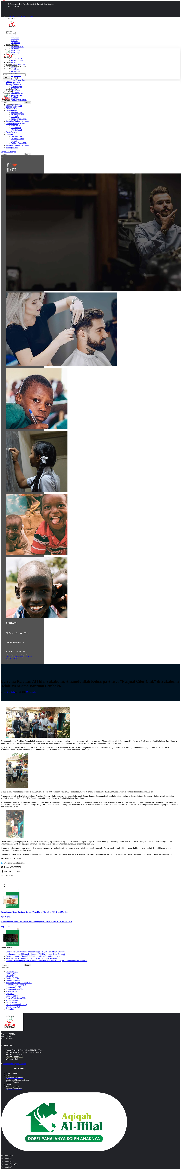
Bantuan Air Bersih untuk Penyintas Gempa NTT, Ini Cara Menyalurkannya (35, 952)
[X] (4, 16)
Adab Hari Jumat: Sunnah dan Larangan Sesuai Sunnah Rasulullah (32, 958)
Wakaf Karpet (12, 1000)
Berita (11, 974)
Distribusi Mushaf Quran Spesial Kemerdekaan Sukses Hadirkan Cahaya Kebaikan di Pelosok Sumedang (47, 961)
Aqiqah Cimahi (7, 1167)
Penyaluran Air (13, 987)
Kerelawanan (13, 980)
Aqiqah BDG (6, 1158)
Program (11, 991)
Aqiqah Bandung (7, 1161)
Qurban (10, 994)
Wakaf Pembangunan (16, 1005)
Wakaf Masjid (13, 1002)
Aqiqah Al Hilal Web (9, 1164)
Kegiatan (12, 978)
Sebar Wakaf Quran (15, 998)
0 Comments (31, 692)
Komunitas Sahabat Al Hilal (19, 983)
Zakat (10, 1009)
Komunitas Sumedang (16, 985)
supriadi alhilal (9, 692)
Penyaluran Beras (14, 989)
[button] (90, 152)
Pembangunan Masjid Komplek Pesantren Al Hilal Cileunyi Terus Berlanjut (35, 954)
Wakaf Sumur (13, 1007)
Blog (10, 976)
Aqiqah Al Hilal (7, 1155)
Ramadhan (12, 996)
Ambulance (12, 972)
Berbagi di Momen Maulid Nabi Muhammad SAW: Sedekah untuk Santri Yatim (37, 956)
